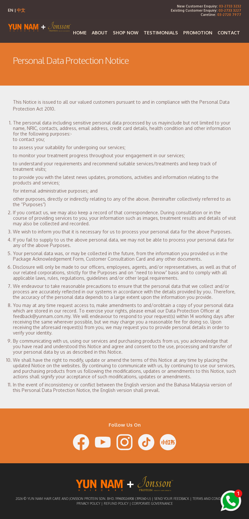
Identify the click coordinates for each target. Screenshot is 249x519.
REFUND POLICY (116, 503)
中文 (21, 10)
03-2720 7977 (229, 14)
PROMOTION (197, 32)
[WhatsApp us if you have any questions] (231, 501)
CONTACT (229, 32)
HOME (80, 32)
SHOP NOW (125, 32)
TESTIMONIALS (161, 32)
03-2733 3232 (230, 6)
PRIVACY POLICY (88, 503)
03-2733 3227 (230, 10)
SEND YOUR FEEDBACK (171, 499)
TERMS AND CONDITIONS (212, 499)
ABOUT (100, 32)
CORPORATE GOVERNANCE (152, 503)
